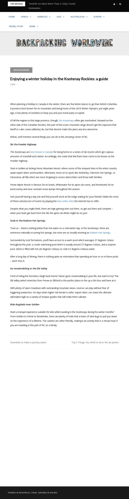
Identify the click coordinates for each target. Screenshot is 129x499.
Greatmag (42, 493)
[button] (114, 4)
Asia (59, 16)
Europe (98, 16)
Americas (42, 16)
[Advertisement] (64, 381)
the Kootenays (66, 120)
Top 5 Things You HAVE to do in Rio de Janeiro (95, 342)
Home (12, 16)
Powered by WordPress (18, 493)
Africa (24, 16)
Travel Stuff (16, 26)
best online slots (65, 201)
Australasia (77, 16)
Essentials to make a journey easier (28, 342)
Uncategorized (21, 70)
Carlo (12, 84)
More (32, 26)
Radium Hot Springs (100, 232)
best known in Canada (41, 151)
